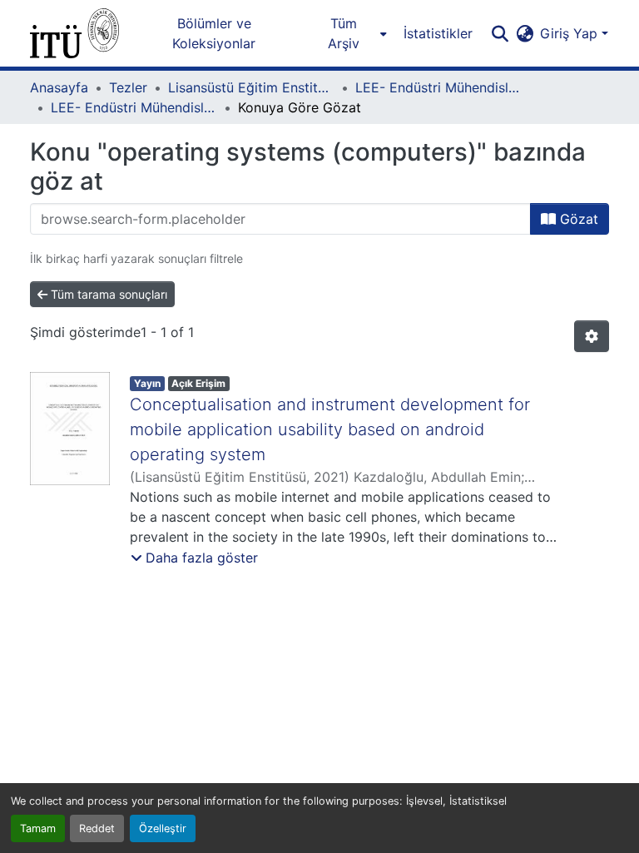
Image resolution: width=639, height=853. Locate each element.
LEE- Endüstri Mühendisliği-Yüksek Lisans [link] (134, 107)
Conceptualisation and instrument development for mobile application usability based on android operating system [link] (330, 429)
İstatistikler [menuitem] (438, 33)
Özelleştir (162, 828)
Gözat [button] (577, 219)
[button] (74, 33)
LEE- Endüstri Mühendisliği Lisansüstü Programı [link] (438, 87)
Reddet (97, 828)
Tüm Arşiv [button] (343, 33)
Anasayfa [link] (59, 87)
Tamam (38, 828)
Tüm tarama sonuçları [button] (107, 294)
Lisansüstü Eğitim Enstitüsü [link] (251, 87)
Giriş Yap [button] (571, 33)
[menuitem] (348, 33)
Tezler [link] (128, 87)
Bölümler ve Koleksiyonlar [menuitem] (213, 33)
